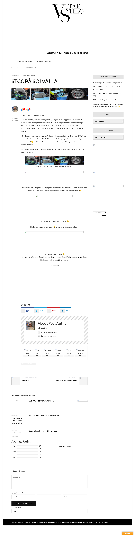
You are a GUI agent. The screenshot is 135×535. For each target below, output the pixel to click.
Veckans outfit (17, 423)
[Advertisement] (67, 37)
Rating (14, 493)
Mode (20, 420)
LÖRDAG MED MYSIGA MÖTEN (42, 401)
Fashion (14, 420)
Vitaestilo (14, 114)
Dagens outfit (16, 418)
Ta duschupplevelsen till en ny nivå (43, 431)
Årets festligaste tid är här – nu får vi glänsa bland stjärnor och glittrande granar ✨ (108, 105)
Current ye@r (16, 507)
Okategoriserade (28, 364)
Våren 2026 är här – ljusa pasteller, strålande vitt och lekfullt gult (108, 88)
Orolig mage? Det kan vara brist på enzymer (108, 83)
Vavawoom (31, 75)
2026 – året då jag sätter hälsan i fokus (106, 100)
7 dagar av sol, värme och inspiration (44, 415)
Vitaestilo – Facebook (43, 61)
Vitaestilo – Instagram (24, 61)
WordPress (104, 522)
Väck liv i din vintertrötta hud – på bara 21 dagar (107, 94)
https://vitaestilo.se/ (48, 336)
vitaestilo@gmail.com (48, 332)
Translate (104, 215)
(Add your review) (65, 446)
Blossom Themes (88, 522)
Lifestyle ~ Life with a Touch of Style (67, 52)
